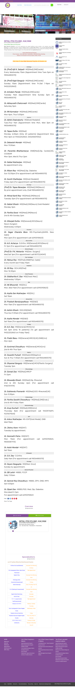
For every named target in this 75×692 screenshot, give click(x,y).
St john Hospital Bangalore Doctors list (65, 84)
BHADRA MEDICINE (62, 194)
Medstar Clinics (62, 45)
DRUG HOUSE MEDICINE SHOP (64, 176)
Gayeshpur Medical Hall (63, 144)
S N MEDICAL (61, 130)
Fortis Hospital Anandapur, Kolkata (27, 648)
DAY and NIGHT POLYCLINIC (64, 169)
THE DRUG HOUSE (62, 190)
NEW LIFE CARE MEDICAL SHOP (64, 180)
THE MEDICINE (61, 204)
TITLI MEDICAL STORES (63, 63)
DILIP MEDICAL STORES (63, 201)
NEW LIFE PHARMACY (63, 120)
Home (5, 683)
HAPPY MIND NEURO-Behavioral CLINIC (65, 88)
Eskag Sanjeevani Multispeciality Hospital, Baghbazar (65, 74)
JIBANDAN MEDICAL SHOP (63, 208)
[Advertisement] (35, 674)
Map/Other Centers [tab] (40, 515)
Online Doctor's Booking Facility (45, 683)
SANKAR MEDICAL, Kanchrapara (64, 67)
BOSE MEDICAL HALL (62, 116)
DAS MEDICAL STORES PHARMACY (65, 211)
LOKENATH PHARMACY (63, 141)
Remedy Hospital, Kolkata (63, 49)
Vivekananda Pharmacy (63, 70)
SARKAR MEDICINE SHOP (63, 215)
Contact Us (66, 4)
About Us (36, 683)
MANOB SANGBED (62, 151)
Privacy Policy (30, 683)
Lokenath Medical (62, 137)
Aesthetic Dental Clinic (63, 148)
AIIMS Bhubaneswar (7, 648)
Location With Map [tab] (17, 515)
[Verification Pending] (13, 531)
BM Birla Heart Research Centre (61, 644)
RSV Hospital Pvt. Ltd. (63, 56)
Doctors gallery (68, 683)
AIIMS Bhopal (6, 644)
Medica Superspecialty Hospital (27, 644)
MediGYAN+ (59, 4)
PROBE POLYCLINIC (62, 155)
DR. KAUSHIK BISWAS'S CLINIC (64, 123)
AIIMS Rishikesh (7, 646)
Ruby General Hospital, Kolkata (61, 658)
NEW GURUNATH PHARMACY (64, 162)
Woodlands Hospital (25, 649)
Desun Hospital (24, 651)
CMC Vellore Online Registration (64, 77)
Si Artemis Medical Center (63, 95)
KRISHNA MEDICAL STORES (64, 183)
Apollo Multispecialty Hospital (26, 643)
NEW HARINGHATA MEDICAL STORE (65, 113)
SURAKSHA (61, 158)
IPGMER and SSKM (24, 646)
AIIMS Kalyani (6, 641)
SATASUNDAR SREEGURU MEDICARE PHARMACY (65, 197)
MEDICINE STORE (62, 187)
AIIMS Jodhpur (6, 649)
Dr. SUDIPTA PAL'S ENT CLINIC (64, 109)
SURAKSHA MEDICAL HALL (63, 134)
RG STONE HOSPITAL (62, 81)
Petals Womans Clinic (63, 91)
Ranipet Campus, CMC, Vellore (64, 60)
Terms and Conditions (23, 683)
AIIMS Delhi (6, 643)
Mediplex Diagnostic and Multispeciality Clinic (65, 52)
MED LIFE (60, 102)
